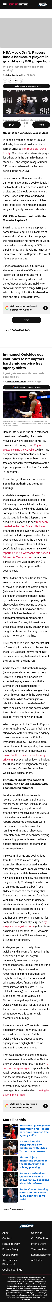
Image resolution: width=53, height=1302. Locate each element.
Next (41, 124)
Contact (7, 1238)
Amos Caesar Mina (16, 381)
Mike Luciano (13, 75)
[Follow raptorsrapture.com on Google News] (45, 308)
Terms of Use (39, 1249)
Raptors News (18, 1209)
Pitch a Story (38, 1243)
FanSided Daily (11, 1243)
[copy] (21, 81)
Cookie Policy (10, 1254)
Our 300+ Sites (39, 1238)
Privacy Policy (10, 1249)
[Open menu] (4, 4)
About (5, 1232)
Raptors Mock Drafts (21, 330)
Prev (11, 124)
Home (6, 330)
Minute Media (19, 1277)
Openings (36, 1232)
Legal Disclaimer (41, 1254)
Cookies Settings (12, 1269)
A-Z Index (36, 1260)
